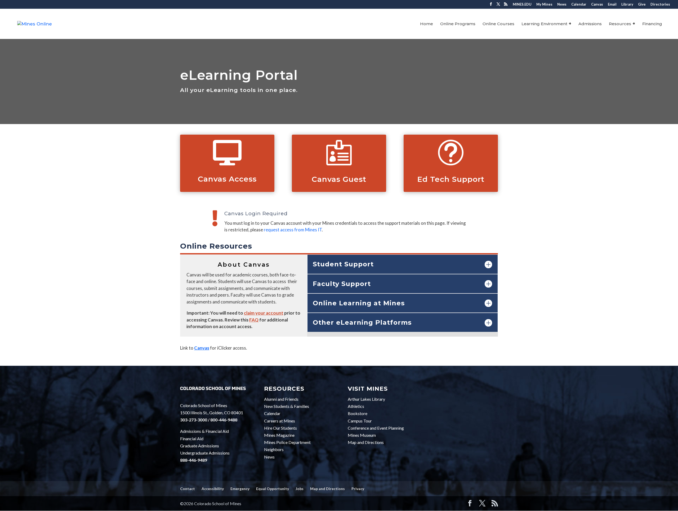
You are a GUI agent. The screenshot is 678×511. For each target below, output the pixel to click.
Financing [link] (652, 24)
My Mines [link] (544, 4)
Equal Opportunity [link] (272, 488)
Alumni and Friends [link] (281, 399)
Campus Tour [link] (360, 420)
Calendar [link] (578, 4)
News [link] (562, 4)
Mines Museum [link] (362, 435)
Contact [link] (187, 488)
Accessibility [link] (213, 488)
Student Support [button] (343, 264)
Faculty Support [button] (342, 284)
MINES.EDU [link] (522, 4)
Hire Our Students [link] (280, 427)
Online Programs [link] (457, 24)
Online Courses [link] (498, 24)
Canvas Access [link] (227, 178)
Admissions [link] (590, 24)
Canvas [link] (597, 4)
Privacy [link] (357, 488)
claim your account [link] (263, 313)
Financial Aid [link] (191, 438)
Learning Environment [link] (544, 24)
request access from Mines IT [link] (293, 229)
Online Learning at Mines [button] (359, 303)
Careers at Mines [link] (279, 420)
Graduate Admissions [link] (199, 445)
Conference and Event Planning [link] (376, 427)
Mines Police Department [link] (287, 442)
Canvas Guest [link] (339, 179)
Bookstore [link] (357, 413)
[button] (491, 5)
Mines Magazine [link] (279, 435)
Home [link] (426, 24)
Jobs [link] (300, 488)
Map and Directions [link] (366, 442)
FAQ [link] (253, 320)
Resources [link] (620, 24)
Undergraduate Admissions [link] (205, 452)
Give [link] (642, 4)
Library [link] (627, 4)
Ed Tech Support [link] (450, 179)
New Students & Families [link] (286, 406)
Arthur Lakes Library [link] (366, 399)
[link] (34, 23)
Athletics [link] (356, 406)
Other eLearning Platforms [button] (362, 322)
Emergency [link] (239, 488)
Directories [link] (660, 4)
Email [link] (612, 4)
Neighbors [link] (274, 449)
